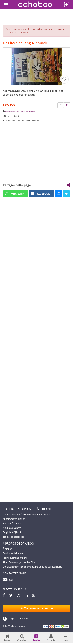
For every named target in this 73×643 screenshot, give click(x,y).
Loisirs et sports (12, 111)
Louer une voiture (41, 514)
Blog (33, 562)
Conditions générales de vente (18, 567)
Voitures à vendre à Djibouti (17, 514)
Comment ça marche (19, 562)
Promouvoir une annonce (16, 558)
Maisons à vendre (12, 523)
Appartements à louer (14, 519)
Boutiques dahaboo (13, 553)
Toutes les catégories (13, 537)
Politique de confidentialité (48, 567)
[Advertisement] (36, 350)
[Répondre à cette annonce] (67, 105)
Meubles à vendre (12, 528)
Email (10, 580)
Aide (5, 562)
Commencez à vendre (38, 608)
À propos (7, 549)
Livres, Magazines (27, 111)
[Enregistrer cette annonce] (64, 79)
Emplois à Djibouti (12, 532)
